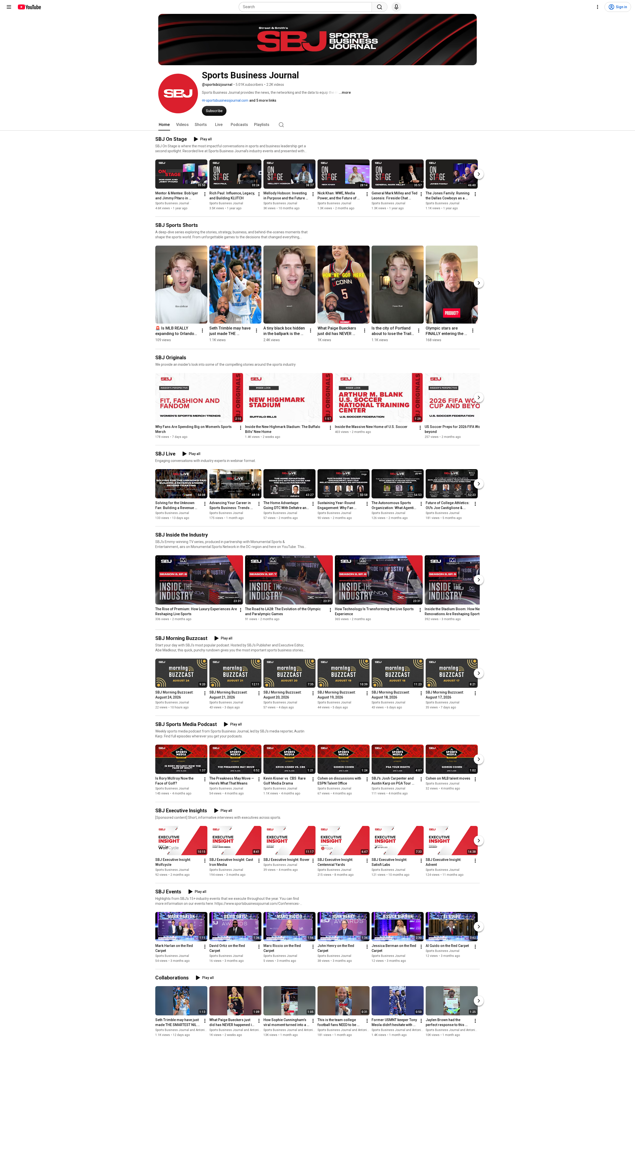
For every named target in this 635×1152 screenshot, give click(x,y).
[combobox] (307, 7)
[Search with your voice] (396, 7)
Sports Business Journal (172, 203)
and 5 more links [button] (262, 100)
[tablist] (317, 125)
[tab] (164, 125)
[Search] (379, 7)
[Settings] (598, 7)
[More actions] (205, 194)
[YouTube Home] (29, 7)
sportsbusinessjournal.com (226, 100)
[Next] (479, 174)
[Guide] (9, 7)
